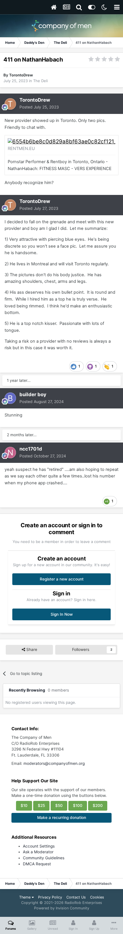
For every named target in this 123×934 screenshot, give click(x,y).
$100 (77, 805)
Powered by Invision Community (61, 908)
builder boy (32, 394)
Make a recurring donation (61, 817)
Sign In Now (62, 614)
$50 (59, 805)
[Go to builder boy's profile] (10, 398)
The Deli (40, 80)
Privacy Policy (50, 897)
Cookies (97, 897)
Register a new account (62, 579)
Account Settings (39, 846)
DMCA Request (37, 864)
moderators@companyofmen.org (54, 763)
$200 (98, 805)
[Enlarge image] (61, 141)
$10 (24, 805)
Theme (25, 897)
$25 (41, 805)
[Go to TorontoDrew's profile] (10, 104)
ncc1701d (30, 449)
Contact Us (76, 897)
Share (31, 649)
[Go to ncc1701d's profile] (10, 452)
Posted (39, 107)
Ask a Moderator (38, 852)
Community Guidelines (43, 858)
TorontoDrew (21, 75)
